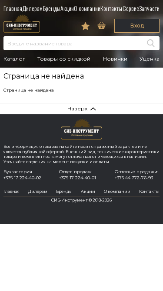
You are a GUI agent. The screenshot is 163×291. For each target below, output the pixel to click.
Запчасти (149, 8)
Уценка (150, 59)
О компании (87, 8)
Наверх (77, 108)
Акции (67, 8)
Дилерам (32, 8)
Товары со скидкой (63, 59)
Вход (137, 25)
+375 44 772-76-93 (134, 178)
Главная (12, 8)
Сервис (131, 8)
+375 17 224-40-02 (22, 178)
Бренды (51, 8)
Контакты (111, 8)
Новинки (115, 59)
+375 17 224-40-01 (77, 178)
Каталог (14, 59)
